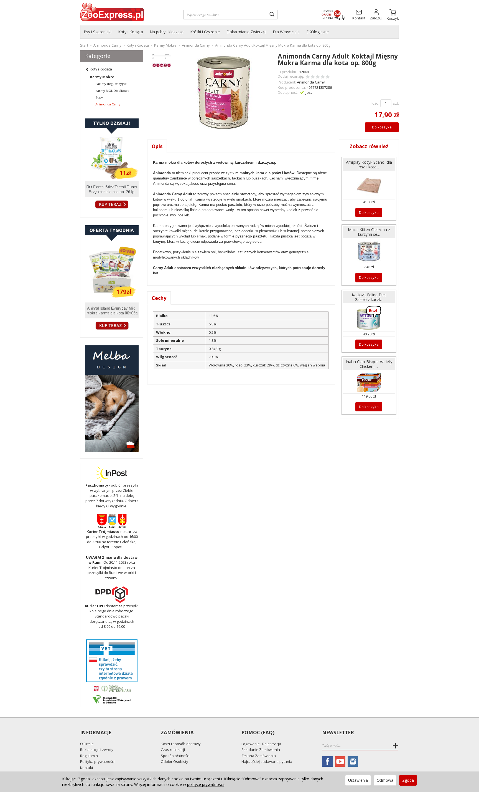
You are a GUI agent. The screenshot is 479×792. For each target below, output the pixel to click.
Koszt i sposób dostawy (181, 743)
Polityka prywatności (97, 761)
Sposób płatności (175, 755)
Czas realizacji (173, 749)
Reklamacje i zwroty (96, 749)
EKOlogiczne (317, 31)
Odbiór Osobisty (174, 761)
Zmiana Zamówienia (258, 755)
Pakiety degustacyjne (111, 84)
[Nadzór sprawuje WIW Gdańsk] (111, 698)
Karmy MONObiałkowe (112, 90)
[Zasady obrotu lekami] (111, 687)
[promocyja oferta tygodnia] (112, 278)
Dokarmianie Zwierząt (246, 31)
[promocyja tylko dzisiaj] (112, 164)
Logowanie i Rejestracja (261, 743)
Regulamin (89, 755)
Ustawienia (358, 780)
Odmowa (385, 780)
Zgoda (408, 780)
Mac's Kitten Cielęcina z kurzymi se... (369, 232)
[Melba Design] (112, 398)
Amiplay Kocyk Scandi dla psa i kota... (369, 164)
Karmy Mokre (102, 76)
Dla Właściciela (286, 31)
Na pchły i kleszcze (167, 31)
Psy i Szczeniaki (97, 31)
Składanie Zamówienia (260, 749)
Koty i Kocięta (130, 31)
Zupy (99, 97)
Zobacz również (369, 146)
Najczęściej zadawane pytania (266, 761)
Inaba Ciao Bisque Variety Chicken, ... (369, 364)
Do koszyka (382, 127)
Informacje (95, 732)
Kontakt (86, 767)
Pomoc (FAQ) (257, 732)
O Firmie (87, 743)
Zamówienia (177, 732)
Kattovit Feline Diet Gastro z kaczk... (369, 297)
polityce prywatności (205, 784)
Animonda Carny (311, 82)
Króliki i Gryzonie (205, 31)
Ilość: (375, 103)
